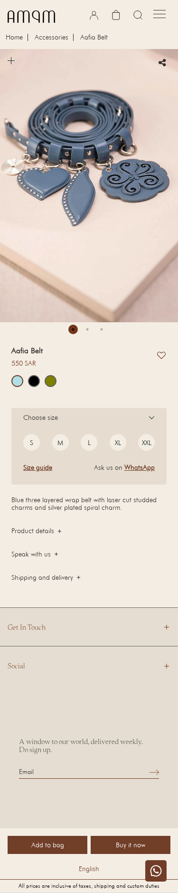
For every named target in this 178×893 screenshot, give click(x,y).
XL (118, 442)
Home (14, 37)
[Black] (34, 381)
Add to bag (47, 845)
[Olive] (50, 381)
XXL (146, 442)
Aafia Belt (94, 37)
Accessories (51, 37)
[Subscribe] (154, 772)
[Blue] (17, 381)
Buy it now (130, 845)
